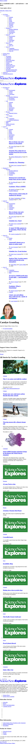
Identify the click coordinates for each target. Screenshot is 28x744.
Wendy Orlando (14, 281)
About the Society (7, 731)
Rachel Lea (13, 189)
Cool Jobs (8, 68)
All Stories (8, 56)
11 (6, 679)
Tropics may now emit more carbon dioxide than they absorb (14, 394)
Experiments (9, 61)
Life (7, 16)
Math (7, 122)
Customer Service (7, 706)
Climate (11, 37)
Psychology (11, 30)
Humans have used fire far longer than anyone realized (17, 178)
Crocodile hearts (8, 537)
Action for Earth (10, 67)
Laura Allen (13, 146)
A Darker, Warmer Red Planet (12, 510)
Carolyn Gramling (15, 234)
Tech (7, 47)
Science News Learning (8, 696)
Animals (11, 17)
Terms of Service (4, 743)
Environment (12, 36)
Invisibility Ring (8, 563)
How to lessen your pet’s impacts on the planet (16, 142)
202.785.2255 (3, 742)
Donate (1, 76)
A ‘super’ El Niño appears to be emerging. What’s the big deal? (17, 229)
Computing (11, 48)
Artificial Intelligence (14, 49)
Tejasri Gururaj (14, 290)
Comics (8, 63)
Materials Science (13, 113)
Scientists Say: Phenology (16, 162)
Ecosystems (11, 22)
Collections (8, 57)
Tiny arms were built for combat (15, 379)
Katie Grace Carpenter (16, 165)
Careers (5, 734)
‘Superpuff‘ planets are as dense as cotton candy (17, 243)
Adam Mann (14, 264)
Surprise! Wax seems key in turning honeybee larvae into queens (18, 152)
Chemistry (8, 121)
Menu (4, 55)
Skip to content (3, 0)
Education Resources (8, 73)
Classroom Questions (11, 71)
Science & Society (10, 124)
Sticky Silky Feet (8, 670)
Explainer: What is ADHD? (17, 186)
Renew (4, 703)
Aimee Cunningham (15, 198)
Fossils (10, 21)
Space (7, 43)
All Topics (5, 14)
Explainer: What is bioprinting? (15, 287)
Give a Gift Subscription (8, 705)
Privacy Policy (11, 743)
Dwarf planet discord (9, 643)
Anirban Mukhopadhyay (16, 156)
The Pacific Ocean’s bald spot (12, 617)
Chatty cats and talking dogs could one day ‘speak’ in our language (18, 296)
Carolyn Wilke (22, 264)
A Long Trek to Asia (9, 484)
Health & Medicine (13, 29)
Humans (8, 28)
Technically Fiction (10, 65)
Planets (10, 44)
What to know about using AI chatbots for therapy (18, 194)
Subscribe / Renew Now (6, 10)
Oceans (10, 38)
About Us (5, 72)
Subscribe (5, 702)
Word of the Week (10, 60)
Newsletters (6, 725)
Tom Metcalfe (14, 182)
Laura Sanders (14, 301)
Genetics (11, 25)
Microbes (11, 24)
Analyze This (9, 64)
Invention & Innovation (11, 69)
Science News (6, 53)
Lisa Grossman (14, 247)
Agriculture (11, 40)
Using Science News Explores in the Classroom (14, 723)
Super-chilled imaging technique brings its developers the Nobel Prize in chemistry (15, 453)
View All (11, 26)
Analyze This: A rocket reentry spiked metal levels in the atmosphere (18, 260)
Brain (10, 18)
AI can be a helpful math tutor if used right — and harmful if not (18, 277)
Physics (8, 111)
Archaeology (12, 32)
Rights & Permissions (8, 724)
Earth (7, 34)
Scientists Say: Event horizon (18, 251)
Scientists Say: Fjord (15, 221)
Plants (10, 20)
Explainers (8, 59)
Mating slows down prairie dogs (13, 590)
